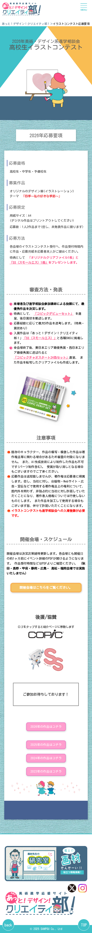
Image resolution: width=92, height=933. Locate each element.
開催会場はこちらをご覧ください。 (46, 587)
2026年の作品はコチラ (46, 726)
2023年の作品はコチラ (46, 771)
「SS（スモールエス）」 (40, 338)
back (8, 925)
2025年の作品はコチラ (46, 744)
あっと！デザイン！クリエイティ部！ (26, 23)
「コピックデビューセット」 (54, 313)
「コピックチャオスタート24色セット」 (41, 357)
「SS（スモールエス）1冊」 (29, 262)
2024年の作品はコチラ (46, 758)
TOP (84, 925)
